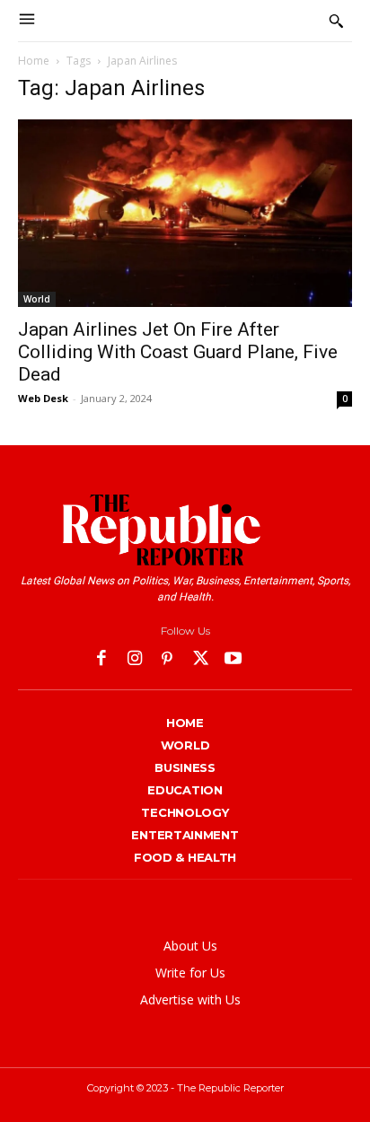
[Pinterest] (167, 660)
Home (33, 60)
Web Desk (43, 398)
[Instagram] (135, 660)
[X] (201, 660)
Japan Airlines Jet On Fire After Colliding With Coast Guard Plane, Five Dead (178, 352)
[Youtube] (233, 660)
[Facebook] (102, 660)
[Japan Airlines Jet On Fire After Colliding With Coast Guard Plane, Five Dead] (185, 213)
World (36, 299)
